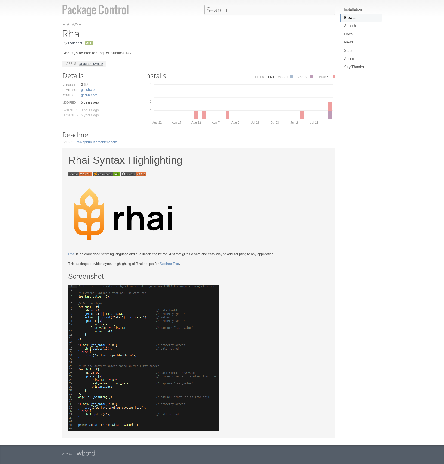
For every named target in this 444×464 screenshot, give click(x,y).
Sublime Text (169, 264)
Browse (350, 18)
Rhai (71, 254)
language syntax (91, 63)
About (349, 59)
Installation (353, 9)
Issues (67, 95)
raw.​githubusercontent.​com (97, 142)
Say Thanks (354, 67)
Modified (69, 102)
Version (68, 84)
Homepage (70, 90)
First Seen (70, 115)
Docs (348, 34)
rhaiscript (75, 43)
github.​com (89, 90)
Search (350, 26)
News (349, 42)
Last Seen (70, 110)
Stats (348, 50)
